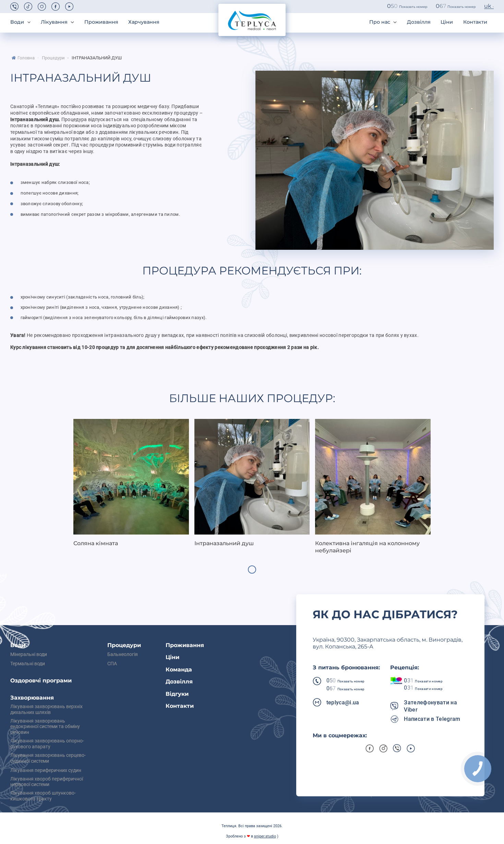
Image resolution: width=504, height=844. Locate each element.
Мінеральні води (28, 654)
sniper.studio (265, 836)
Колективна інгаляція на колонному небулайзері (367, 547)
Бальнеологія (122, 654)
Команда (179, 669)
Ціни (447, 22)
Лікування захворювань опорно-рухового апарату (47, 744)
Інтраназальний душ (97, 58)
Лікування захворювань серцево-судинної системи (48, 758)
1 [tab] (252, 569)
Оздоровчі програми (41, 680)
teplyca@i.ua (342, 702)
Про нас (379, 22)
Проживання (101, 22)
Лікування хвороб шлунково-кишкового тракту (43, 796)
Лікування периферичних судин (45, 770)
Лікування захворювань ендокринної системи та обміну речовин (45, 727)
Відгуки (177, 694)
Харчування (143, 22)
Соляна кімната (95, 543)
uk (487, 6)
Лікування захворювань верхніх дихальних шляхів (46, 709)
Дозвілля (419, 22)
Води (17, 22)
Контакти (475, 22)
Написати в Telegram (432, 719)
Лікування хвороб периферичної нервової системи (46, 782)
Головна (26, 58)
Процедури (53, 58)
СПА (112, 664)
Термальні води (27, 664)
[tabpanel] (131, 483)
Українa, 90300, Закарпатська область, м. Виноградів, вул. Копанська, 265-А (388, 643)
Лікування (54, 22)
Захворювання (32, 697)
